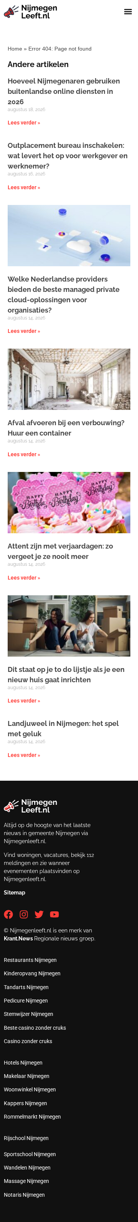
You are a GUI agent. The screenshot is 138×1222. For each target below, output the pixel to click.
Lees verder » (24, 123)
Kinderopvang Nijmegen (32, 973)
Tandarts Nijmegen (26, 987)
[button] (128, 11)
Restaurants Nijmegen (30, 960)
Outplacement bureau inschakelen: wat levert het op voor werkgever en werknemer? (68, 155)
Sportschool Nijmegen (30, 1154)
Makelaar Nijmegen (26, 1076)
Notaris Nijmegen (24, 1195)
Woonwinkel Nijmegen (30, 1089)
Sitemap (14, 892)
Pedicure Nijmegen (26, 1001)
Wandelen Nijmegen (27, 1168)
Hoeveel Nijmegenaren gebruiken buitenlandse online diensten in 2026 (64, 91)
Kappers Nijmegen (25, 1103)
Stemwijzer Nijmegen (28, 1014)
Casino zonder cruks (28, 1041)
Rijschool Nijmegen (26, 1138)
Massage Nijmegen (26, 1181)
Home (15, 49)
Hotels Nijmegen (23, 1063)
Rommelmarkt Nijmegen (32, 1117)
